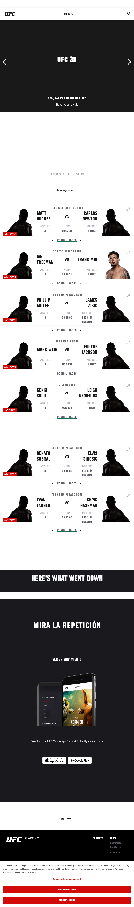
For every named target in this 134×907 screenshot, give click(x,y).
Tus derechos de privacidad (67, 879)
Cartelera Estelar (60, 174)
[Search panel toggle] (129, 13)
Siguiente (128, 62)
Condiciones (116, 843)
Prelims (80, 174)
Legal (113, 838)
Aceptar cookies (67, 900)
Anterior (6, 62)
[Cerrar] (128, 866)
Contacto (98, 838)
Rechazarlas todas (66, 890)
